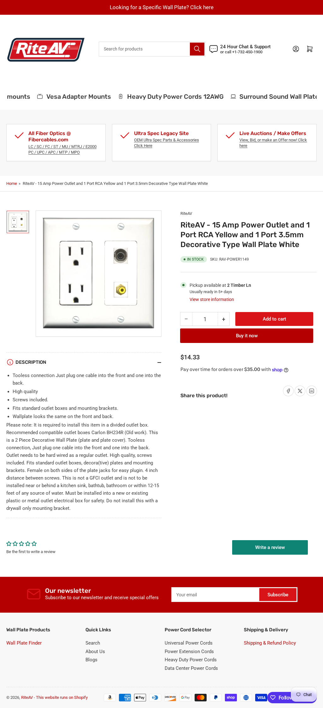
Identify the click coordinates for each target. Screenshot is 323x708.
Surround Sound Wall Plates (277, 96)
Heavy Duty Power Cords (191, 660)
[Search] (197, 49)
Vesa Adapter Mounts (74, 96)
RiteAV (186, 213)
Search (92, 643)
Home (11, 183)
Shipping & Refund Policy (270, 643)
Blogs (91, 660)
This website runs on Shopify (62, 697)
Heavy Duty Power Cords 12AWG (171, 96)
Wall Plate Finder (24, 643)
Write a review (270, 547)
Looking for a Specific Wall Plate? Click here (162, 7)
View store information (212, 299)
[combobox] (152, 49)
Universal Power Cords (189, 643)
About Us (95, 651)
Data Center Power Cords (191, 668)
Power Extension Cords (189, 651)
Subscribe (277, 595)
